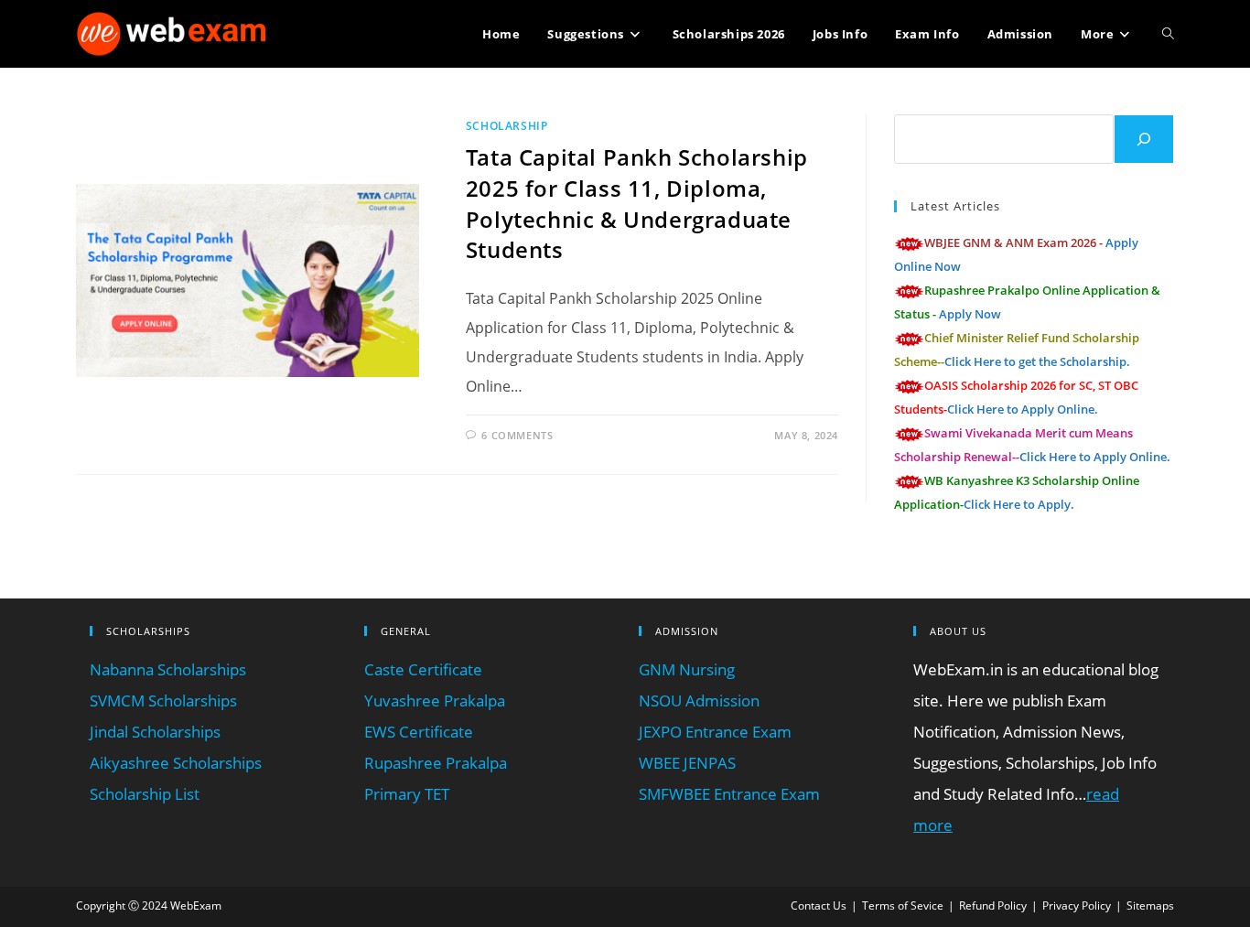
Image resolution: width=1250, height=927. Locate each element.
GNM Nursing (687, 669)
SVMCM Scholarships (163, 700)
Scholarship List (144, 793)
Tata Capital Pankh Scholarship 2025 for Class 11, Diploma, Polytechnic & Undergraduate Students (637, 203)
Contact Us (818, 905)
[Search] (1144, 139)
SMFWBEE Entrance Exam (729, 793)
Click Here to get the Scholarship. (1037, 361)
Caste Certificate (423, 669)
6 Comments (517, 435)
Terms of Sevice (902, 905)
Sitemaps (1150, 905)
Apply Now (970, 314)
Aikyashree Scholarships (176, 762)
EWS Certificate (418, 731)
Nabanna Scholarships (168, 669)
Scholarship (507, 126)
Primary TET (406, 793)
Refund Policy (993, 905)
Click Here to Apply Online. (1022, 409)
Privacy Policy (1076, 905)
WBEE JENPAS (687, 762)
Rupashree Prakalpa (435, 762)
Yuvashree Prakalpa (434, 700)
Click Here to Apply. (1019, 504)
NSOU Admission (699, 700)
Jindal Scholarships (155, 731)
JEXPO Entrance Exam (715, 731)
